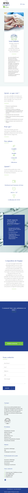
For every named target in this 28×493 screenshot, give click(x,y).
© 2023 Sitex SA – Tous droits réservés (14, 489)
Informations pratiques (9, 461)
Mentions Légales (7, 491)
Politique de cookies (15, 491)
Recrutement (7, 463)
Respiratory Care (7, 437)
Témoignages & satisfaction (10, 451)
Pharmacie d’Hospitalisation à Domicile (12, 439)
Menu (23, 4)
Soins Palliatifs (7, 434)
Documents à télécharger (9, 448)
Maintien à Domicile (8, 432)
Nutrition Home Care (8, 435)
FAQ (5, 450)
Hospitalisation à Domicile (9, 430)
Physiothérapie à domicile (9, 440)
